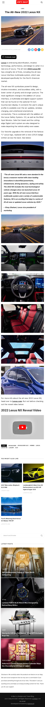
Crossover (12, 445)
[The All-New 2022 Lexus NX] (22, 30)
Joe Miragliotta (6, 49)
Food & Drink (6, 660)
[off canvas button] (3, 2)
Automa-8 (30, 703)
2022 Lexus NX (34, 69)
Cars (22, 8)
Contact (35, 699)
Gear (4, 630)
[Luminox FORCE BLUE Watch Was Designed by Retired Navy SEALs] (22, 593)
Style (4, 599)
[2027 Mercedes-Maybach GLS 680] (11, 473)
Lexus (3, 63)
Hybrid (32, 445)
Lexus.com (17, 401)
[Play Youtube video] (22, 427)
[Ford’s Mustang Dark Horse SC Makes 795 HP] (11, 506)
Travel (4, 569)
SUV (16, 447)
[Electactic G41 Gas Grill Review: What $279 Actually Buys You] (22, 623)
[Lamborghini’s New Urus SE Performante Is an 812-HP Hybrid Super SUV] (33, 473)
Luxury (11, 447)
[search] (42, 2)
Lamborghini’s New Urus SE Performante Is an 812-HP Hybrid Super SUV (33, 487)
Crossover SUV (23, 445)
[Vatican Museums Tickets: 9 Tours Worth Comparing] (22, 562)
